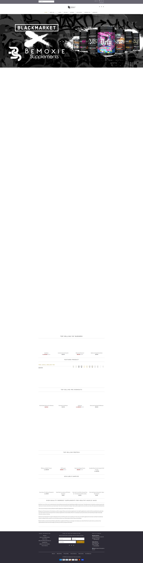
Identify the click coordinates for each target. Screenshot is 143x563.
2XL (56, 378)
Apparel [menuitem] (72, 12)
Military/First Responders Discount (45, 540)
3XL (60, 378)
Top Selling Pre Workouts (71, 389)
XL (51, 378)
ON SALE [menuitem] (66, 12)
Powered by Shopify (77, 556)
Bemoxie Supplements (69, 556)
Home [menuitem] (46, 12)
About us (53, 553)
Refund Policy (59, 553)
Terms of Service (45, 545)
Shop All (52, 12)
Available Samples (71, 476)
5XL (68, 378)
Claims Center (44, 538)
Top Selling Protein (71, 452)
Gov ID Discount (88, 553)
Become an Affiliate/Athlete (45, 537)
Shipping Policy (44, 542)
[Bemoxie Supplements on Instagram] (103, 6)
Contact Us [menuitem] (87, 12)
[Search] (40, 2)
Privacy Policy (66, 553)
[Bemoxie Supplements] (71, 7)
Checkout (101, 2)
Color (40, 370)
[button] (55, 381)
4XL (64, 378)
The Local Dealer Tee (47, 364)
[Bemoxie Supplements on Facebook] (99, 6)
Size (39, 375)
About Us (44, 535)
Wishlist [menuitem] (95, 12)
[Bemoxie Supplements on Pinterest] (101, 6)
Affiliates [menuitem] (79, 12)
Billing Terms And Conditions (45, 543)
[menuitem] (53, 12)
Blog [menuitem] (60, 12)
